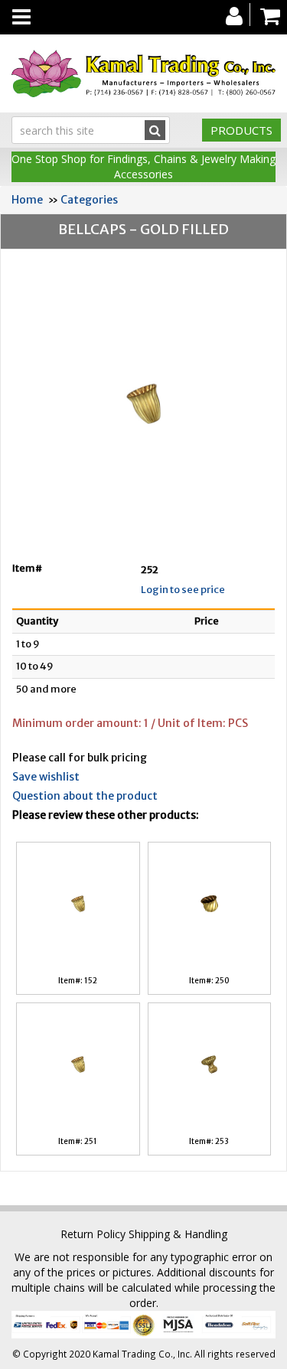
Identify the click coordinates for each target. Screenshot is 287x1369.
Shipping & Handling (178, 1234)
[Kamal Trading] (143, 73)
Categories (89, 200)
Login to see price (183, 589)
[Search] (155, 130)
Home (27, 200)
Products (241, 130)
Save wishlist (46, 777)
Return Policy (93, 1234)
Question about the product (85, 796)
